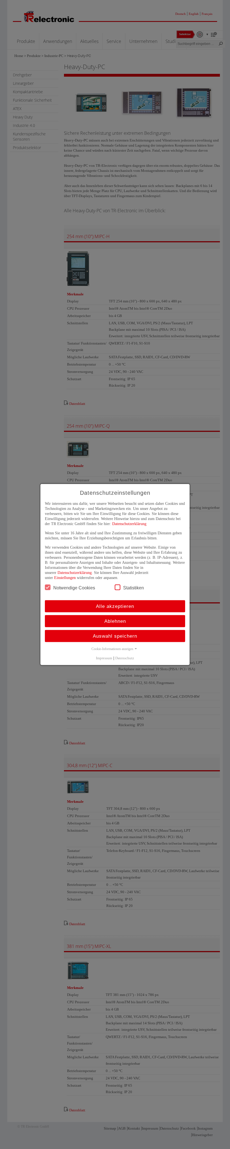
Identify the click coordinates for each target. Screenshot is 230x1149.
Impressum (104, 658)
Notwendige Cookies (74, 587)
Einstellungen (65, 578)
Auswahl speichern (115, 636)
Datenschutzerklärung (129, 524)
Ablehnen (115, 621)
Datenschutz (124, 658)
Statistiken (133, 587)
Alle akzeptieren (115, 606)
